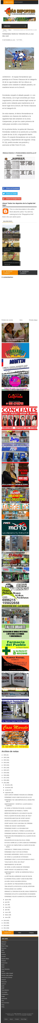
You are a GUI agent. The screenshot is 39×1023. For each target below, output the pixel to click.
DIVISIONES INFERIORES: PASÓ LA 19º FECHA (18, 854)
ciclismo (3, 954)
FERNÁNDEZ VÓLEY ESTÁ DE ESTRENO (16, 852)
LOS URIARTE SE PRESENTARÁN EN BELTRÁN (18, 884)
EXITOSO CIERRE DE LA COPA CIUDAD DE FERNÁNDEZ (20, 842)
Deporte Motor (5, 958)
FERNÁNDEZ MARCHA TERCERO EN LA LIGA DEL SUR (20, 833)
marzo (7, 912)
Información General (6, 977)
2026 (5, 755)
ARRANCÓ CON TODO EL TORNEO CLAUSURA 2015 (19, 831)
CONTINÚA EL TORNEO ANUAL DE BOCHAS (17, 849)
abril (6, 909)
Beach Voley (4, 946)
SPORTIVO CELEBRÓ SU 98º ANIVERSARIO (17, 821)
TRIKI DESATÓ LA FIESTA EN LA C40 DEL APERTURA (19, 886)
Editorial (3, 960)
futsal (2, 971)
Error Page (23, 1019)
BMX (2, 950)
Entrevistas (4, 963)
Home (6, 1019)
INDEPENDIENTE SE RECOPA (13, 864)
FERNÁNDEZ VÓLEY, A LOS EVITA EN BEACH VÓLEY (19, 859)
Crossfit (3, 956)
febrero (7, 915)
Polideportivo (4, 994)
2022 (5, 765)
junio (6, 904)
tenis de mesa (5, 1002)
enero (6, 917)
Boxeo (3, 952)
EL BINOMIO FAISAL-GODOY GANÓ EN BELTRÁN (18, 879)
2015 (5, 782)
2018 (5, 775)
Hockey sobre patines (7, 975)
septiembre (8, 792)
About (11, 1019)
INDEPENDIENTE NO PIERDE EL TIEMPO (16, 810)
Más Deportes (17, 1013)
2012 (5, 925)
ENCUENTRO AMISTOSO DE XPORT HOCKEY (17, 818)
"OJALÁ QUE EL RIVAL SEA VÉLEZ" (15, 862)
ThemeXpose (10, 1015)
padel (2, 986)
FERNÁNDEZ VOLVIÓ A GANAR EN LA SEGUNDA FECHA (20, 896)
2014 (5, 920)
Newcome (4, 981)
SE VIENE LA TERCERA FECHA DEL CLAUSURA (18, 808)
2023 (5, 762)
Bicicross (3, 948)
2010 (5, 930)
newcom (3, 979)
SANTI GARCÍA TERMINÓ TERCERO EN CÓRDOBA (19, 795)
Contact (17, 1019)
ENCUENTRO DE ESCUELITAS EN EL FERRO (17, 840)
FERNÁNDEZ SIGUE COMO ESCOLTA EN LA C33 (18, 797)
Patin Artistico (5, 990)
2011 (5, 928)
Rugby (3, 996)
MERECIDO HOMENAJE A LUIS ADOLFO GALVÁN (18, 813)
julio (6, 902)
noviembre (8, 787)
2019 (5, 772)
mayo (6, 907)
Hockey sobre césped (7, 973)
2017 (5, 777)
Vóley (2, 1007)
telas (2, 1000)
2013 (5, 923)
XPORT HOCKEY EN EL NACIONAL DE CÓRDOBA (18, 823)
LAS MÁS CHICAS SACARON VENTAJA (15, 881)
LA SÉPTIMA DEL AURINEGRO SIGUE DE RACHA (18, 876)
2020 (5, 770)
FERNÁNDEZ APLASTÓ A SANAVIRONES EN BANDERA (20, 894)
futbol (2, 965)
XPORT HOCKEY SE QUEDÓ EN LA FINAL (16, 869)
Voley (2, 1004)
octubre (7, 790)
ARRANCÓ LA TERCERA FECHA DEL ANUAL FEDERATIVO (21, 891)
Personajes (4, 992)
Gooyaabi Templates (27, 1015)
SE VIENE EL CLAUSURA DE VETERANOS (16, 857)
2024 (5, 760)
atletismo (3, 942)
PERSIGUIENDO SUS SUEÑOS (13, 889)
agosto (7, 899)
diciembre (7, 785)
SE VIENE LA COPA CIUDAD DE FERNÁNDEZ (17, 867)
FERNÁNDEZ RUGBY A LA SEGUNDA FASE (16, 828)
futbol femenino (5, 969)
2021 (5, 767)
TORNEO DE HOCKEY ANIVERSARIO (15, 826)
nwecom (3, 983)
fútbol (2, 967)
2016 (5, 780)
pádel (2, 988)
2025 (5, 757)
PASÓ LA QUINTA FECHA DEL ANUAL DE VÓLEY (18, 816)
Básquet (3, 944)
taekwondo (4, 998)
